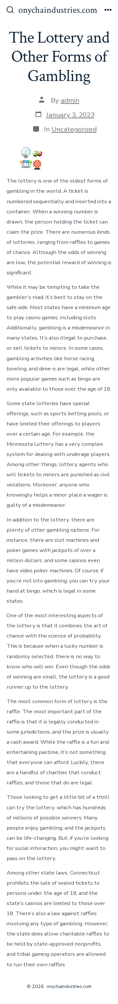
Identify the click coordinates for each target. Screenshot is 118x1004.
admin (70, 100)
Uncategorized (74, 129)
